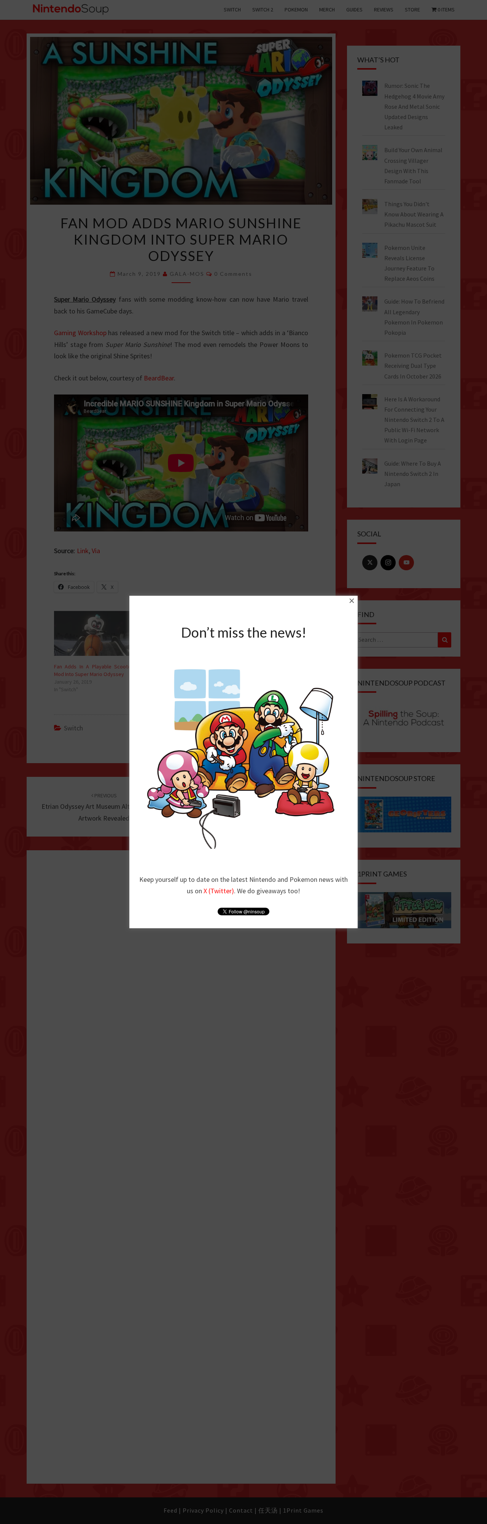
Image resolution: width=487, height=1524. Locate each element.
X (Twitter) (219, 890)
